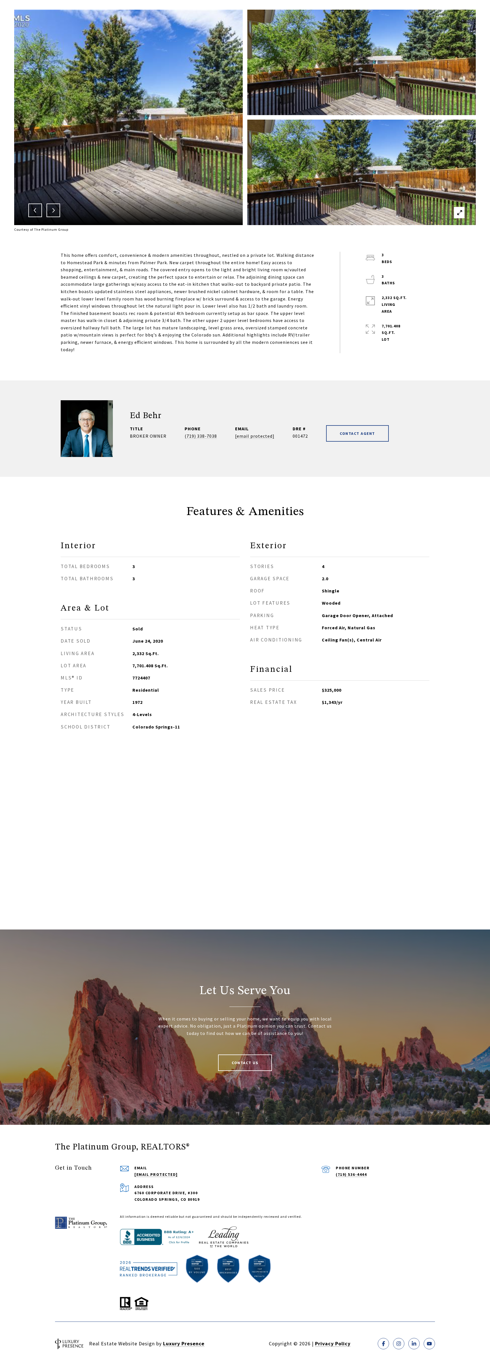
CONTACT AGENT (357, 433)
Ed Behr (146, 416)
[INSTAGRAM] (398, 1343)
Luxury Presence (183, 1343)
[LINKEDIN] (414, 1343)
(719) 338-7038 (201, 436)
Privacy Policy (332, 1343)
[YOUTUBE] (429, 1343)
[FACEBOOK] (383, 1343)
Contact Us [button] (245, 1062)
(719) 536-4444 (351, 1174)
